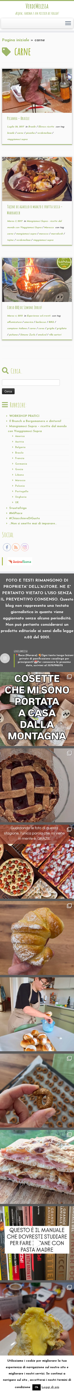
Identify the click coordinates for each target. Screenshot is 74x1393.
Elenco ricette (46, 127)
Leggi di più (50, 1387)
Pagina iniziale (15, 40)
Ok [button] (36, 1387)
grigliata (61, 328)
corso (41, 328)
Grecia (19, 469)
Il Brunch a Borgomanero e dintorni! (35, 421)
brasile (11, 133)
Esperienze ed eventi (39, 316)
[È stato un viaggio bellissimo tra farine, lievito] (37, 862)
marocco (44, 234)
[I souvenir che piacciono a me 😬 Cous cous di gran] (37, 709)
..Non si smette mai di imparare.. (33, 523)
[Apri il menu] (68, 23)
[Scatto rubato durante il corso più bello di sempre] (37, 1014)
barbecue (41, 322)
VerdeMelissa (37, 6)
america (29, 322)
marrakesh (57, 234)
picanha (30, 133)
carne (20, 133)
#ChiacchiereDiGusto (24, 518)
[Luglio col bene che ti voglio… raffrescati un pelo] (37, 785)
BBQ (52, 322)
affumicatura (14, 322)
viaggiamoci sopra (17, 139)
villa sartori (55, 335)
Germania (21, 464)
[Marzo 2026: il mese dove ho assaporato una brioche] (37, 1320)
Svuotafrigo (18, 508)
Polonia (20, 486)
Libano (19, 475)
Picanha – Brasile (18, 118)
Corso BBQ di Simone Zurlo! (24, 307)
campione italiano (17, 328)
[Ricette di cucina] (19, 561)
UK (17, 502)
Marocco (49, 227)
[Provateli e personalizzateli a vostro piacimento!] (37, 1091)
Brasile (32, 127)
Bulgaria (20, 447)
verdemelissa (44, 133)
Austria (19, 442)
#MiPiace (15, 513)
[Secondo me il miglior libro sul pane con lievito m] (37, 1243)
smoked (42, 335)
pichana (13, 335)
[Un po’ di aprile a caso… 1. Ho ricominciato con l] (37, 1167)
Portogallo (21, 491)
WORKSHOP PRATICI (24, 416)
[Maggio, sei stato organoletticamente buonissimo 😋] (37, 938)
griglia (51, 328)
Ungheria (20, 497)
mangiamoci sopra (26, 234)
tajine (10, 240)
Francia (19, 458)
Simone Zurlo (28, 335)
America (20, 436)
